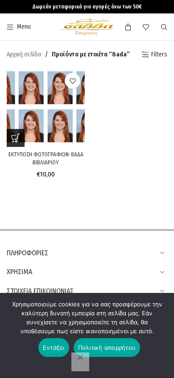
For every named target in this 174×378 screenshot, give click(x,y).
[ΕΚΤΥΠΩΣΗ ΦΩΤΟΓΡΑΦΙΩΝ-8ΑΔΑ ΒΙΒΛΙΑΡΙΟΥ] (46, 108)
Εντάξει (54, 347)
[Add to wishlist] (72, 81)
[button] (16, 138)
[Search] (164, 27)
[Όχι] (80, 361)
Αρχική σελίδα (24, 54)
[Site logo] (87, 26)
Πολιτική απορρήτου (107, 347)
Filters (159, 54)
